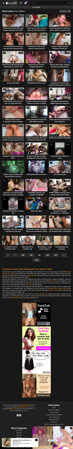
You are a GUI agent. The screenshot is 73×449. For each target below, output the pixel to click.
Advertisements (54, 419)
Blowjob (19, 437)
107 (39, 255)
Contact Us (54, 422)
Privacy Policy (54, 412)
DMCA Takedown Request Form (54, 424)
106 (31, 255)
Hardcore (19, 433)
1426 (36, 260)
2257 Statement (54, 417)
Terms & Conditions (54, 410)
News (54, 407)
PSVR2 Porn (21, 447)
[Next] (63, 255)
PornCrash (28, 447)
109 (56, 255)
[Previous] (15, 255)
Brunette (19, 435)
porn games (36, 7)
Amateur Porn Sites (12, 447)
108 (47, 255)
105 (23, 255)
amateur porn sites (22, 407)
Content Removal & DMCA (54, 414)
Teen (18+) (19, 430)
